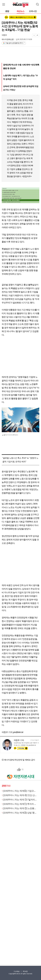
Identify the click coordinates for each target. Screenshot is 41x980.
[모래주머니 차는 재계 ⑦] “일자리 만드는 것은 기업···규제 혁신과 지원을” (20, 799)
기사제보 (16, 971)
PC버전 (25, 971)
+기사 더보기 (34, 740)
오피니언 (33, 11)
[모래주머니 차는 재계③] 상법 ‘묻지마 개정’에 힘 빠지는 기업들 (20, 812)
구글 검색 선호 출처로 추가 (14, 43)
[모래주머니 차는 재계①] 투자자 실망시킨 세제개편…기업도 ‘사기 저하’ (20, 803)
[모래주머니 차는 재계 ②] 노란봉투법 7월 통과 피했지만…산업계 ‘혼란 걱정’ (20, 808)
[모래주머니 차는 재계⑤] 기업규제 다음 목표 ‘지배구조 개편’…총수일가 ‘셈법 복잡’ (20, 790)
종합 (7, 11)
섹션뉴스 (20, 11)
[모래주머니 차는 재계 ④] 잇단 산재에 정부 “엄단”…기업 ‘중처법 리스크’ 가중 (20, 795)
